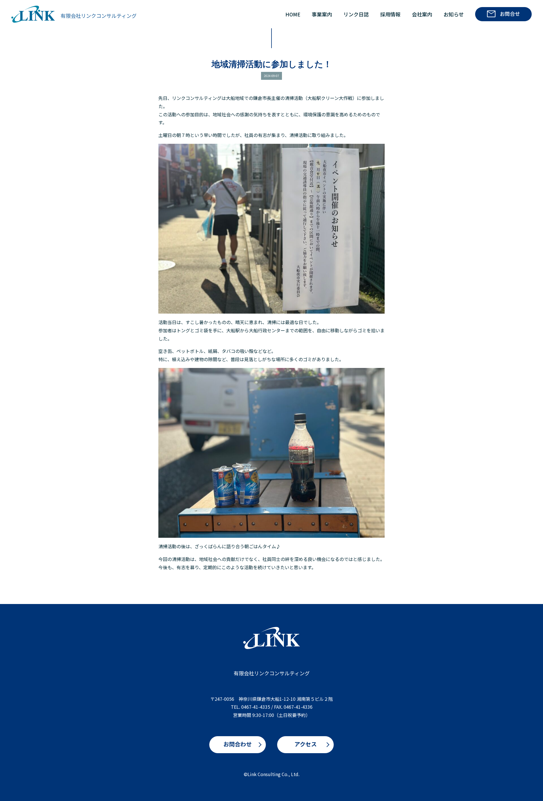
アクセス (305, 744)
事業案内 (322, 14)
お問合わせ (237, 744)
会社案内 (422, 14)
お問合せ (510, 13)
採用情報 (390, 14)
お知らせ (453, 14)
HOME (292, 14)
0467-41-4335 (255, 706)
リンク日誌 (356, 14)
